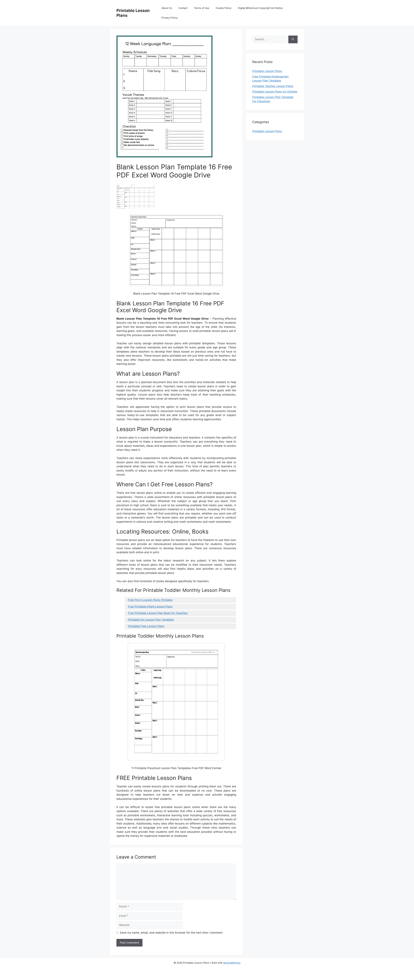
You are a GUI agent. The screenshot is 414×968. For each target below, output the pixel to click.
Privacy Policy (170, 17)
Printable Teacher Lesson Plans (272, 86)
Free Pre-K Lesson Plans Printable (150, 600)
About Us (167, 8)
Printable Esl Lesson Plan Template (151, 619)
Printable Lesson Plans (267, 71)
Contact (183, 8)
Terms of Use (201, 8)
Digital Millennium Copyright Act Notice (260, 8)
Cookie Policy (223, 8)
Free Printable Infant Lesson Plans (150, 606)
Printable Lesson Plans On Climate (274, 91)
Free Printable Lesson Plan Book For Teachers (158, 613)
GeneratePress (231, 962)
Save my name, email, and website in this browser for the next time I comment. (171, 932)
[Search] (293, 39)
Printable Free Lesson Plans (146, 626)
